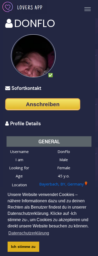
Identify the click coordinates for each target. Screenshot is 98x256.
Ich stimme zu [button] (23, 246)
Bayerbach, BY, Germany (61, 184)
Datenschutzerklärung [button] (28, 233)
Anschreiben (43, 104)
